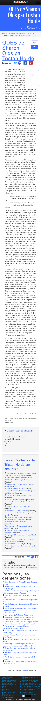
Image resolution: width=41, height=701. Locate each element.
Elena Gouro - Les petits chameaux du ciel (21, 546)
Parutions (25, 671)
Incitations (5, 679)
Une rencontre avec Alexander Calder (19, 495)
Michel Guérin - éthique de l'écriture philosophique (16, 627)
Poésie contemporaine (9, 680)
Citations (5, 688)
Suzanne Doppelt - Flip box (20, 624)
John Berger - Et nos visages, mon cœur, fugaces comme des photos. (20, 645)
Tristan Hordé (18, 58)
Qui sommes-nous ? (8, 697)
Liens (4, 686)
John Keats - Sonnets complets (17, 510)
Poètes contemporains (9, 685)
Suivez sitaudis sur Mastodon (31, 686)
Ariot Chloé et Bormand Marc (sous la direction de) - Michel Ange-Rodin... (18, 478)
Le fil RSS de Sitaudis (29, 682)
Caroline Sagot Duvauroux (13, 567)
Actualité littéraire (7, 677)
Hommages (5, 689)
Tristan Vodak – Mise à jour (21, 621)
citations (35, 567)
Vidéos (4, 691)
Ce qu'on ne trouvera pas (30, 680)
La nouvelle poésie (8, 683)
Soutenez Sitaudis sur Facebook (29, 690)
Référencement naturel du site (31, 685)
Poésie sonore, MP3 (8, 692)
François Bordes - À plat (14, 488)
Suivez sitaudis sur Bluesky (30, 688)
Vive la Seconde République (16, 499)
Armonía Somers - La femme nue (18, 506)
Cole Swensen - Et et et (14, 544)
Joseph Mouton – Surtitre (15, 517)
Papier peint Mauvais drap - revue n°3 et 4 (21, 535)
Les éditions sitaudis (28, 683)
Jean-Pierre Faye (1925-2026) (17, 521)
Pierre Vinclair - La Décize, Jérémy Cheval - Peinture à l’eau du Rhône (20, 474)
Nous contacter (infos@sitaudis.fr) (8, 694)
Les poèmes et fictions (9, 682)
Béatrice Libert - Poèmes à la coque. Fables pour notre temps (21, 592)
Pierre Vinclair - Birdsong (15, 519)
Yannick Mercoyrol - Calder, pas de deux (20, 502)
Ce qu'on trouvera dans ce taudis (30, 678)
